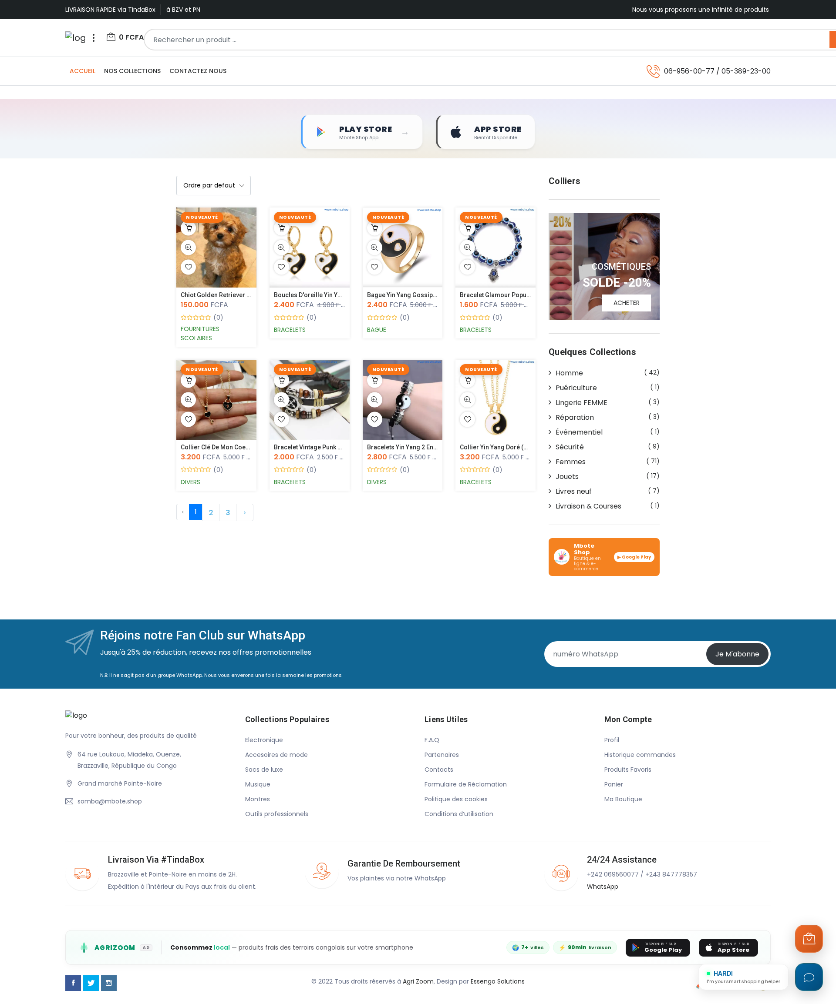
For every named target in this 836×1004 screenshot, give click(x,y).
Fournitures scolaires (200, 333)
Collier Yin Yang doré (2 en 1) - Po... (510, 447)
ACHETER (627, 302)
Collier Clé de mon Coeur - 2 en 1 (227, 447)
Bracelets (290, 329)
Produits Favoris (627, 769)
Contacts (439, 769)
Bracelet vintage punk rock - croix (323, 447)
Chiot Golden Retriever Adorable (227, 294)
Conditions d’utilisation (459, 814)
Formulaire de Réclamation (466, 784)
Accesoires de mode (276, 754)
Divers (190, 482)
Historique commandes (640, 754)
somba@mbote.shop (110, 801)
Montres (257, 799)
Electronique (264, 740)
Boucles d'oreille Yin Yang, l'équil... (324, 294)
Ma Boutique (623, 799)
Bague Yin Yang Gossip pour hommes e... (426, 294)
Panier (613, 784)
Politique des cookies (456, 799)
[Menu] (93, 38)
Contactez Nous (197, 71)
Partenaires (442, 754)
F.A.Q (432, 740)
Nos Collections (132, 71)
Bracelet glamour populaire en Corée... (516, 294)
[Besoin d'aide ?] (809, 977)
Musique (257, 784)
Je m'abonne (737, 654)
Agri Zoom (418, 981)
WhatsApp (602, 886)
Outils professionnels (276, 814)
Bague (376, 329)
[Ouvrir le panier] (809, 939)
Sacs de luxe (264, 769)
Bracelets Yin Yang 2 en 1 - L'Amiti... (417, 447)
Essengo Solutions (498, 981)
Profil (611, 740)
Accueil (82, 71)
